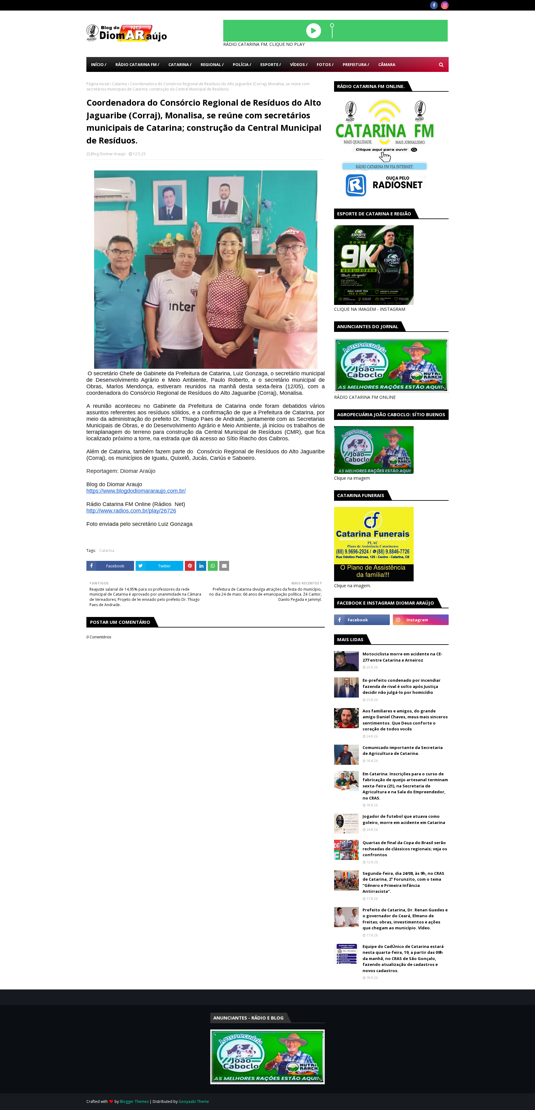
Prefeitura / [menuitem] (356, 64)
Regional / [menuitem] (212, 64)
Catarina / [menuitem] (179, 64)
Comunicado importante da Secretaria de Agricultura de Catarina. (403, 750)
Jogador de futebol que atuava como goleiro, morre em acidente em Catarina (404, 819)
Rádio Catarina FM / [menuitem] (137, 64)
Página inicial (97, 83)
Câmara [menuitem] (386, 64)
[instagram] (445, 5)
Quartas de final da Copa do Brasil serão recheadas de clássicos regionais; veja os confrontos (405, 848)
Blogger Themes (134, 1101)
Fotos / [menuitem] (325, 64)
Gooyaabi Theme (194, 1101)
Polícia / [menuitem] (242, 64)
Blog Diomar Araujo (108, 153)
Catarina (119, 83)
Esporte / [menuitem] (270, 64)
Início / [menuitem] (98, 64)
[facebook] (434, 5)
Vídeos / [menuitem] (298, 64)
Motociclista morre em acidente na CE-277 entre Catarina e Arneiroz (402, 657)
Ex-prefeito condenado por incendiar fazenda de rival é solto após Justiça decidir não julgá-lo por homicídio (402, 686)
